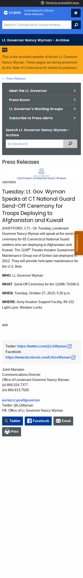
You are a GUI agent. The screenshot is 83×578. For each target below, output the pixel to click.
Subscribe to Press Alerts (31, 118)
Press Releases (16, 78)
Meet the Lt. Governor (28, 90)
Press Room (19, 99)
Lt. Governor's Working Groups (36, 108)
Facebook (41, 421)
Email (66, 421)
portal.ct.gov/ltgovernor (21, 400)
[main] (41, 306)
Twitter (15, 421)
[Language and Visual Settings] (76, 13)
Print (15, 431)
